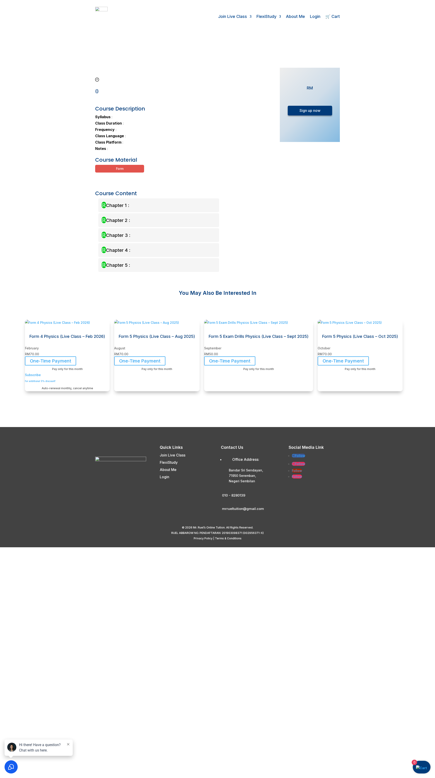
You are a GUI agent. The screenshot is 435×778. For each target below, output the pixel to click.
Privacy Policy (203, 538)
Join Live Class (232, 16)
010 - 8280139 (233, 495)
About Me (295, 16)
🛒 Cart (332, 16)
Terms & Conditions (228, 538)
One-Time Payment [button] (50, 361)
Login (315, 16)
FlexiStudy (266, 16)
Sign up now (310, 110)
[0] (421, 768)
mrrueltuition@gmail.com (243, 509)
